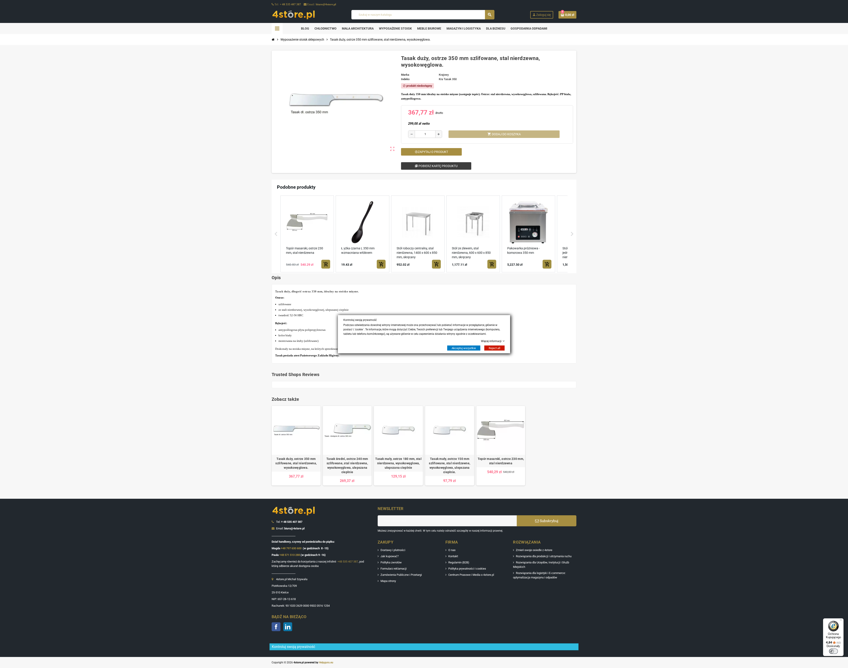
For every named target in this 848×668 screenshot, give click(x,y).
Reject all (494, 348)
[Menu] (841, 621)
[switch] (833, 651)
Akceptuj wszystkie (464, 348)
